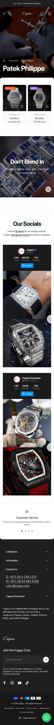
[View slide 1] (22, 531)
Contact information (27, 712)
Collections (13, 60)
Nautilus (14, 118)
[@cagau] (21, 251)
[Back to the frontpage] (4, 61)
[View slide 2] (25, 531)
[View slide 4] (32, 531)
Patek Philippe (14, 115)
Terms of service (32, 708)
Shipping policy (44, 708)
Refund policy (9, 708)
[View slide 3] (29, 531)
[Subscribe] (46, 660)
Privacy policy (20, 708)
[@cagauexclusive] (17, 379)
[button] (48, 189)
